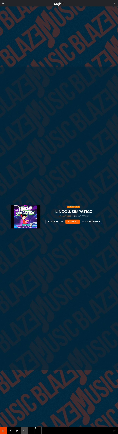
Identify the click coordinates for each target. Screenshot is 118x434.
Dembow (71, 206)
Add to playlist (91, 222)
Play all (72, 222)
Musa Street (65, 216)
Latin (77, 206)
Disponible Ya (55, 222)
